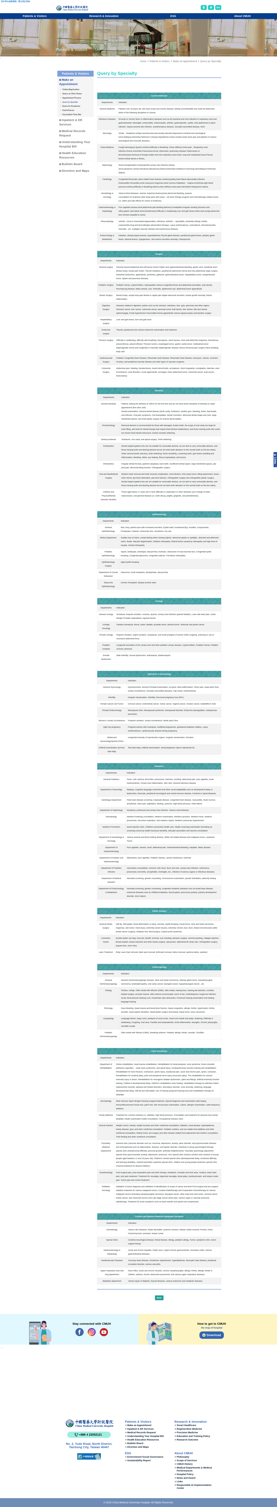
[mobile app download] (89, 1456)
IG (92, 1332)
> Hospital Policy (184, 1474)
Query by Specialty (210, 61)
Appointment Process (71, 98)
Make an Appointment (185, 61)
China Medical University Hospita (89, 1423)
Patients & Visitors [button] (35, 15)
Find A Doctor (68, 110)
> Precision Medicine (186, 1432)
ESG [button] (173, 15)
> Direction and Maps (137, 1447)
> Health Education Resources (142, 1439)
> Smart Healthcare (185, 1425)
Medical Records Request (72, 133)
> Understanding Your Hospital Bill (144, 1436)
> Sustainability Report (138, 1460)
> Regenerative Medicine (188, 1429)
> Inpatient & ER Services (139, 1429)
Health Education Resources (72, 155)
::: (3, 2)
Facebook (79, 1332)
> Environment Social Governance (144, 1456)
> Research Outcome (186, 1439)
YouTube (104, 1332)
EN (218, 7)
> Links (179, 1481)
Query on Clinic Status (72, 94)
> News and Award (185, 1478)
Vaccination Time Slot (71, 115)
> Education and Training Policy (192, 1436)
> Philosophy (182, 1456)
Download (214, 1335)
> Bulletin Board (134, 1443)
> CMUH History (184, 1464)
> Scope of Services (186, 1460)
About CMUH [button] (242, 15)
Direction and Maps (75, 170)
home (143, 61)
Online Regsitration (70, 89)
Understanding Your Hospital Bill (74, 144)
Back (159, 1298)
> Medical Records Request (140, 1432)
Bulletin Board (72, 164)
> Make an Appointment (138, 1425)
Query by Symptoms (71, 106)
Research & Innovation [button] (103, 15)
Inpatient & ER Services (70, 122)
